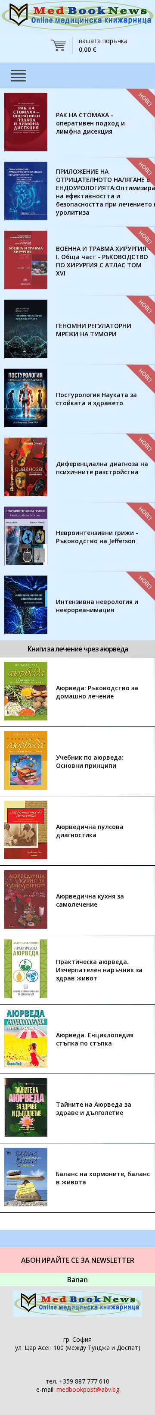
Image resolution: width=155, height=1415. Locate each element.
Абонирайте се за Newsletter (77, 1260)
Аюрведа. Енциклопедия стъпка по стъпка (94, 1039)
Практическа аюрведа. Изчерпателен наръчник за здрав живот (99, 970)
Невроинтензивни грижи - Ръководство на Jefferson (97, 537)
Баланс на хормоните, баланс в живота (103, 1178)
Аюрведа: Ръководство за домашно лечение (97, 692)
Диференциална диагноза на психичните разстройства (102, 468)
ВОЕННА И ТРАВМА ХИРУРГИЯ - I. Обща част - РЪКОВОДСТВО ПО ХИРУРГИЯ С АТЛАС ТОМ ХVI (103, 260)
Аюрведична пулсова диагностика (90, 831)
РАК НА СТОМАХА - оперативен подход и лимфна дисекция (90, 123)
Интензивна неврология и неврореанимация (97, 606)
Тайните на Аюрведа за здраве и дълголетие (93, 1108)
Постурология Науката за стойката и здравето (96, 399)
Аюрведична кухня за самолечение (90, 900)
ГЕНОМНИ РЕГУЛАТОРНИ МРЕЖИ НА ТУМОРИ (93, 330)
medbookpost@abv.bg (87, 1389)
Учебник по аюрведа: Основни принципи (90, 761)
